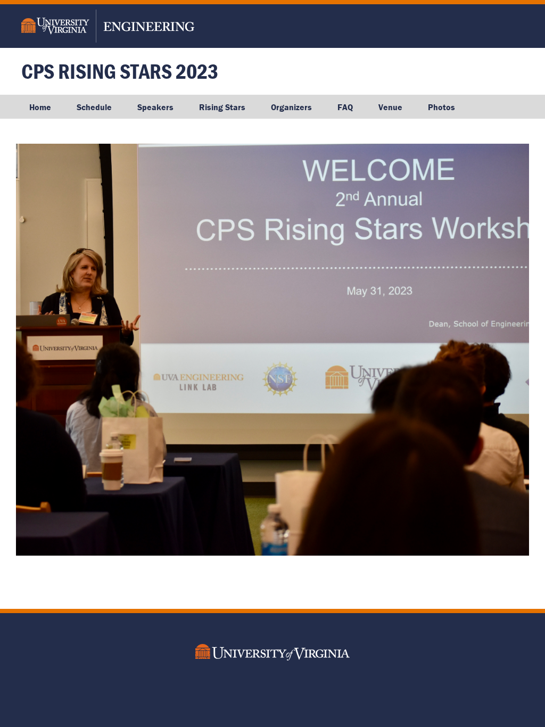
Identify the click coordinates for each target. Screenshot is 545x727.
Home (40, 107)
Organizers (291, 107)
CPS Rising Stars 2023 (119, 71)
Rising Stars (222, 107)
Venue (390, 107)
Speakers (155, 107)
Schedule (94, 107)
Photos (441, 107)
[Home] (118, 26)
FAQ (345, 107)
